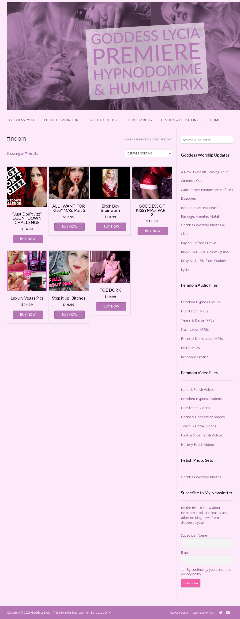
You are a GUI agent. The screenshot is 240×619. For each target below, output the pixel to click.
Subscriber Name (194, 535)
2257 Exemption (203, 612)
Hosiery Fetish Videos (198, 444)
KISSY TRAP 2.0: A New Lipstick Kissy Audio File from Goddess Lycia (205, 260)
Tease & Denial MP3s (197, 320)
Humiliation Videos (195, 407)
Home (215, 120)
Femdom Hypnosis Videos (201, 398)
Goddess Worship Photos (201, 477)
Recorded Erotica (194, 357)
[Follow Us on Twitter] (220, 613)
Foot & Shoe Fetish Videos (201, 435)
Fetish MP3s (190, 347)
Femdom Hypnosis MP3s (200, 302)
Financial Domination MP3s (202, 338)
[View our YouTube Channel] (227, 613)
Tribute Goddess (103, 120)
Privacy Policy (178, 612)
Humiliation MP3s (194, 311)
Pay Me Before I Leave (198, 242)
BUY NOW (28, 238)
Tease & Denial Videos (198, 426)
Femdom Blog (140, 120)
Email (185, 552)
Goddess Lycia (22, 120)
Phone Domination (61, 120)
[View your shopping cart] (230, 120)
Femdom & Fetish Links (181, 120)
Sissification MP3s (195, 329)
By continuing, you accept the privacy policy (206, 571)
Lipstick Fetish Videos (197, 389)
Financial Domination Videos (203, 416)
